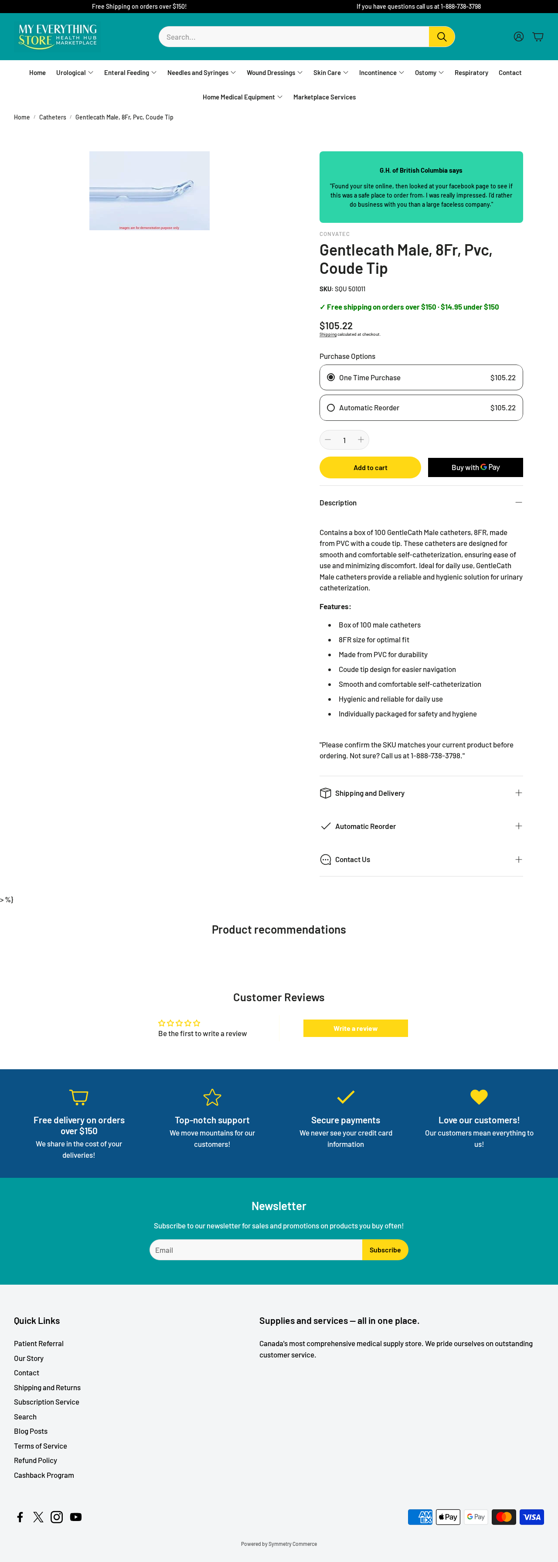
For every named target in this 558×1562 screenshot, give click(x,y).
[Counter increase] (361, 439)
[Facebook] (20, 1517)
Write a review (355, 1028)
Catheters (52, 117)
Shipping (328, 334)
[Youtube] (76, 1517)
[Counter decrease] (328, 439)
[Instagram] (57, 1517)
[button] (307, 37)
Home (22, 117)
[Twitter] (38, 1517)
